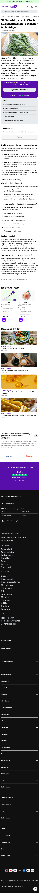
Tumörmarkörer (6, 760)
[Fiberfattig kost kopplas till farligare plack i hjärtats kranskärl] (19, 405)
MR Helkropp (7, 585)
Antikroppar (4, 773)
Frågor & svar (7, 618)
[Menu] (36, 6)
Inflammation (5, 714)
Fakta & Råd (10, 16)
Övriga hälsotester (6, 707)
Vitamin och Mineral (24, 303)
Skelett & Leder (5, 787)
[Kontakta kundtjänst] (21, 496)
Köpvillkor (5, 558)
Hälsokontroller (6, 674)
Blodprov (5, 576)
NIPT (3, 591)
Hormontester (5, 668)
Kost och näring (26, 16)
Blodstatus (4, 655)
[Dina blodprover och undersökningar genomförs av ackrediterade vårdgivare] (36, 435)
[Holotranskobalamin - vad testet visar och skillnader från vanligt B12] (19, 381)
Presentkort (6, 549)
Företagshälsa (8, 552)
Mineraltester (5, 701)
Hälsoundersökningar (11, 582)
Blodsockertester (6, 648)
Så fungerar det (8, 624)
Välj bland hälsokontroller (18, 90)
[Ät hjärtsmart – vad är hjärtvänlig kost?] (19, 338)
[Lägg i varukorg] (4, 320)
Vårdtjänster (7, 594)
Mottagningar (7, 540)
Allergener (6, 600)
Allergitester (6, 588)
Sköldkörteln (5, 767)
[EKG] (7, 828)
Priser (4, 561)
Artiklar (17, 16)
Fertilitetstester (5, 747)
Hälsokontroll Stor (6, 303)
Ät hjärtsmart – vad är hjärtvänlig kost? (12, 348)
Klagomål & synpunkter (7, 886)
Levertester (4, 688)
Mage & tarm (5, 681)
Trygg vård (6, 567)
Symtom (5, 606)
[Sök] (28, 6)
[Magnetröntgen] (17, 797)
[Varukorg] (32, 6)
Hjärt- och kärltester (7, 661)
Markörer (5, 597)
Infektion (4, 740)
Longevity (5, 609)
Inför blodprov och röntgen (13, 537)
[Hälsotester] (13, 640)
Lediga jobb (6, 555)
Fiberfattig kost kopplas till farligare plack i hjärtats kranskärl (19, 415)
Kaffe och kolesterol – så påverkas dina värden (15, 370)
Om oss (4, 564)
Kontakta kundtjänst (10, 621)
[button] (19, 11)
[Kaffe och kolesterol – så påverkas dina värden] (19, 360)
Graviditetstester (6, 754)
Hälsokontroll (7, 579)
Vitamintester (5, 721)
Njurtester (4, 694)
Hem (2, 16)
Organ (3, 780)
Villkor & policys (18, 886)
